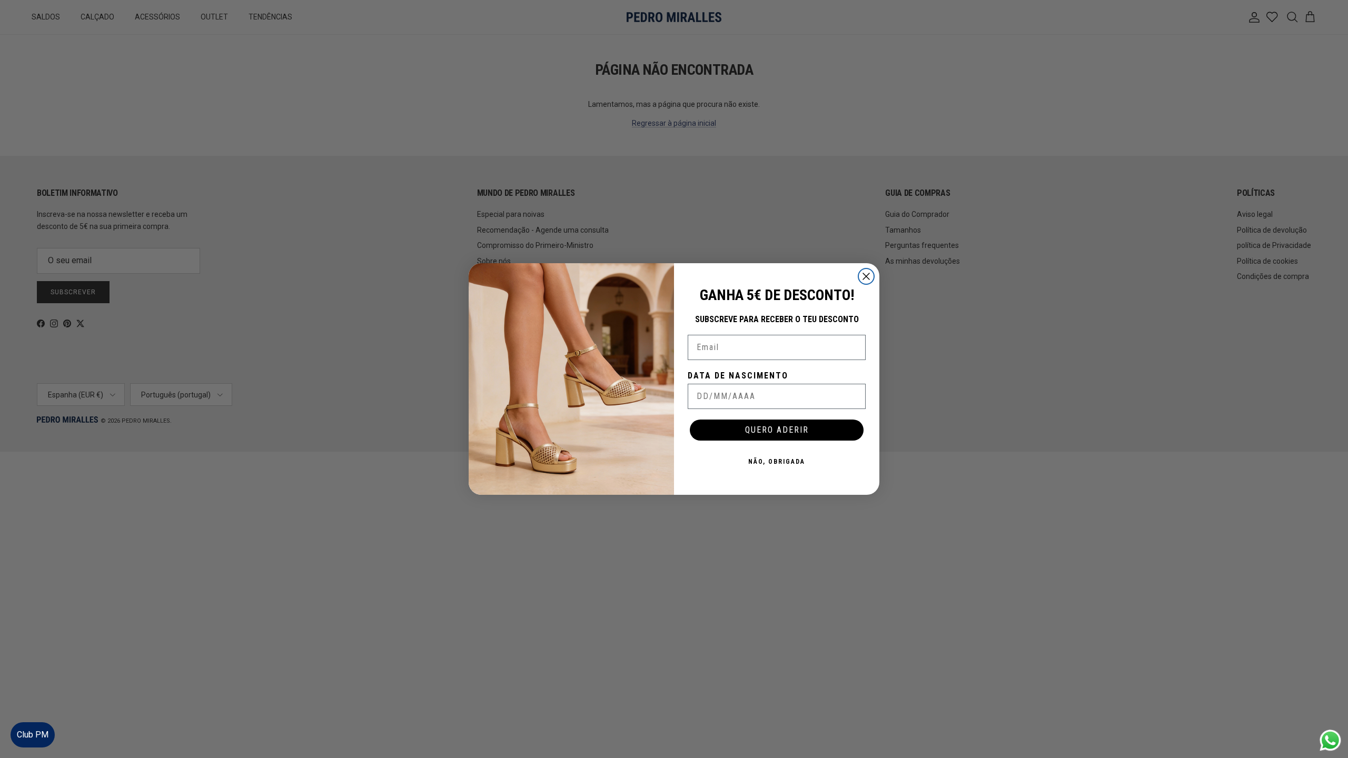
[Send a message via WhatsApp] (1330, 740)
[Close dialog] (866, 276)
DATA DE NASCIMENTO (738, 376)
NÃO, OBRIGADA (776, 461)
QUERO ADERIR (777, 430)
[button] (1329, 718)
